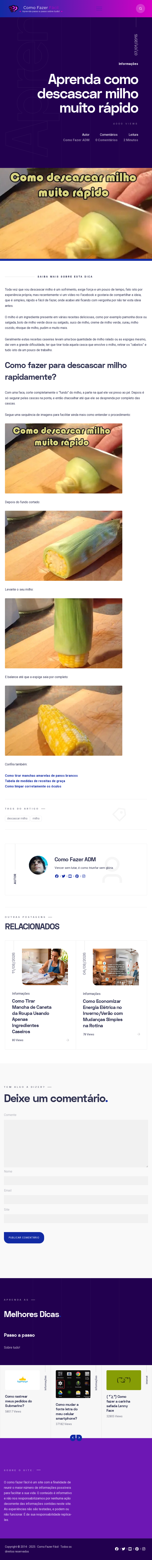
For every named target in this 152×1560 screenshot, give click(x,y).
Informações (128, 64)
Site (7, 1209)
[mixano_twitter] (123, 1550)
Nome (8, 1171)
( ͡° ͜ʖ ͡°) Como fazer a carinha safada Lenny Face (118, 1403)
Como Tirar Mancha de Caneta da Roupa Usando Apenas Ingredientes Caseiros (31, 1016)
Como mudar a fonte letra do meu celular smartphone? (67, 1411)
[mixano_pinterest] (137, 1550)
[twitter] (63, 877)
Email (7, 1190)
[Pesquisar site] (140, 8)
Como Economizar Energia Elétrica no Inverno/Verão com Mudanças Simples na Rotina (103, 1013)
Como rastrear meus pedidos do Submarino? (18, 1401)
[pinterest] (77, 877)
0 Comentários (106, 140)
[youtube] (70, 877)
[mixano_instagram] (144, 1550)
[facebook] (57, 877)
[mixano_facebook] (117, 1550)
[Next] (79, 1438)
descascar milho (17, 818)
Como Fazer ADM (76, 140)
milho (36, 818)
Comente (10, 1115)
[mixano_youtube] (130, 1550)
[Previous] (73, 1438)
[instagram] (84, 877)
